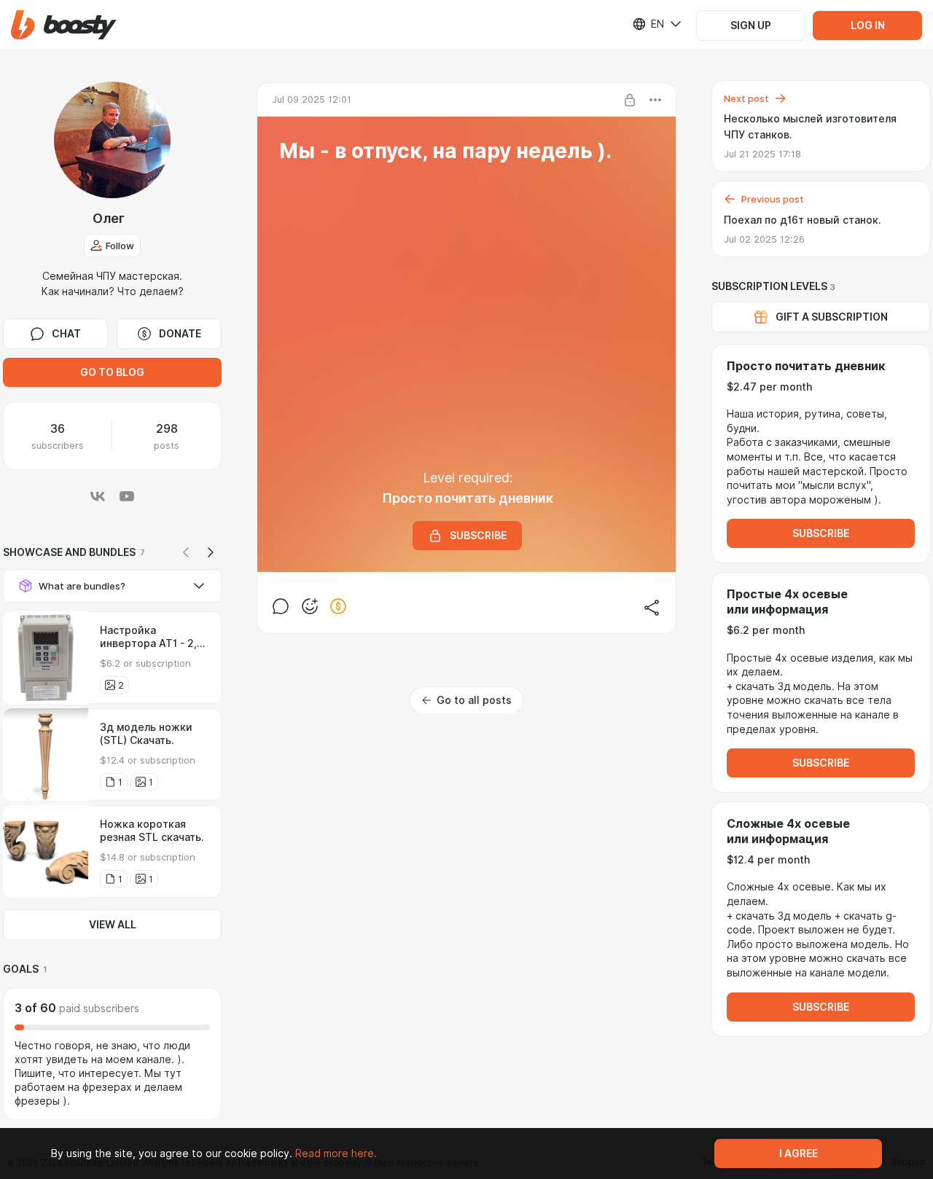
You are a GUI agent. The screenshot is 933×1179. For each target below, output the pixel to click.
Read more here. (336, 1153)
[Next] (211, 552)
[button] (64, 25)
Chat (66, 334)
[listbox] (648, 24)
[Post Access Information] (629, 100)
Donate (180, 334)
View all (112, 925)
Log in (868, 25)
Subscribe (820, 533)
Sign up (750, 25)
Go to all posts (474, 700)
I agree (798, 1153)
